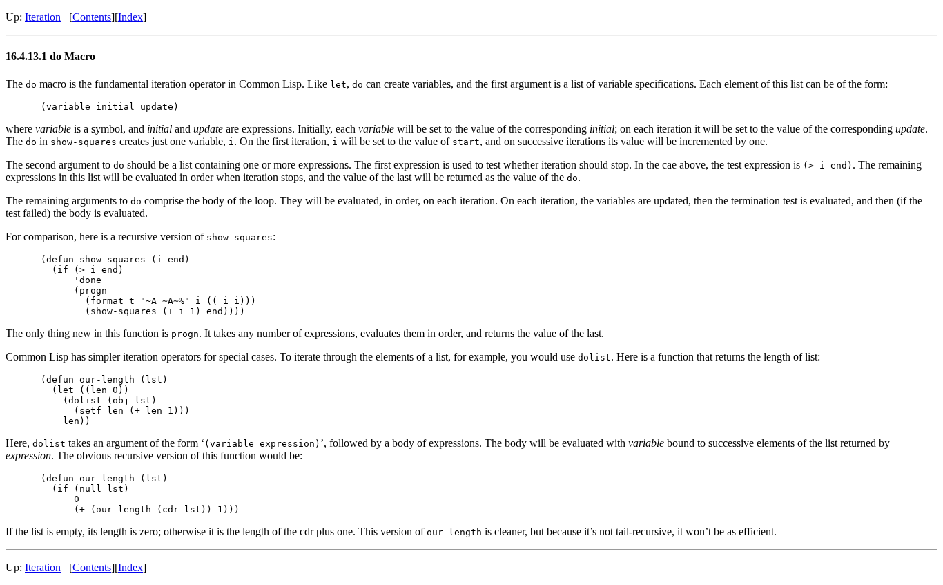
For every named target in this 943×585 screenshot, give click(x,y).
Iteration (43, 17)
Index (130, 17)
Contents (91, 17)
